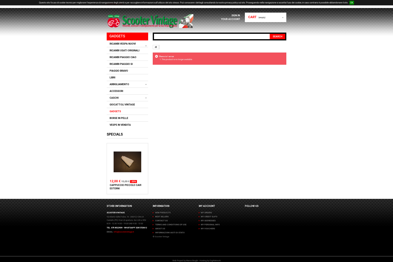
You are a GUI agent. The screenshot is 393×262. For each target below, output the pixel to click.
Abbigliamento (119, 84)
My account (207, 206)
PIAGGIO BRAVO (119, 70)
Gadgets (115, 111)
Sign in (236, 15)
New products (163, 212)
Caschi (114, 98)
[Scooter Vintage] (151, 21)
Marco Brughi (192, 260)
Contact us (161, 220)
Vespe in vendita (120, 125)
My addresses (208, 220)
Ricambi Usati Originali (124, 50)
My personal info (210, 224)
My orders (206, 212)
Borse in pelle (119, 118)
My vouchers (208, 228)
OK (351, 2)
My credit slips (209, 216)
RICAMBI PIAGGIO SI (121, 64)
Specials (115, 134)
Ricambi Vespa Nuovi (123, 43)
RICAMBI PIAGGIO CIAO (123, 57)
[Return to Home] (156, 47)
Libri (112, 77)
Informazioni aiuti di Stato (170, 232)
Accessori (116, 91)
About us (160, 228)
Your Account (230, 19)
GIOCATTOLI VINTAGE (122, 104)
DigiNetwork (215, 260)
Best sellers (162, 216)
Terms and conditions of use (170, 224)
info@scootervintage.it (124, 232)
